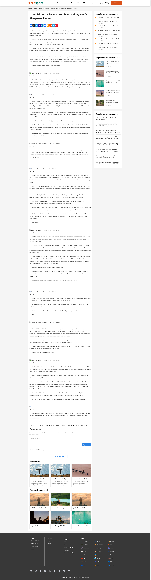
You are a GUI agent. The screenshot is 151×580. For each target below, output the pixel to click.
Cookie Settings (34, 546)
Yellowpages (100, 544)
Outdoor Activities (37, 8)
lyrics (111, 558)
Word (85, 554)
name (111, 548)
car (111, 561)
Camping (66, 550)
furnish (111, 554)
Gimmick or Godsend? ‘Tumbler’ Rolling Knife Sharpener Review (60, 8)
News (85, 561)
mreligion (86, 544)
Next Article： (75, 425)
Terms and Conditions (36, 541)
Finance (112, 565)
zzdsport (30, 8)
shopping (99, 548)
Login (49, 541)
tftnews (98, 558)
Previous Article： (44, 425)
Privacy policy (34, 543)
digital (98, 561)
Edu (98, 565)
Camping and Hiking (69, 552)
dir (84, 565)
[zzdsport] (35, 3)
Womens (66, 542)
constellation (86, 548)
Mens (65, 544)
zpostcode (86, 541)
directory (99, 551)
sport (111, 544)
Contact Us (33, 549)
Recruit (98, 541)
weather (112, 541)
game (85, 551)
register (49, 543)
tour (98, 554)
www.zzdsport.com (76, 577)
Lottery (85, 558)
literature (112, 551)
